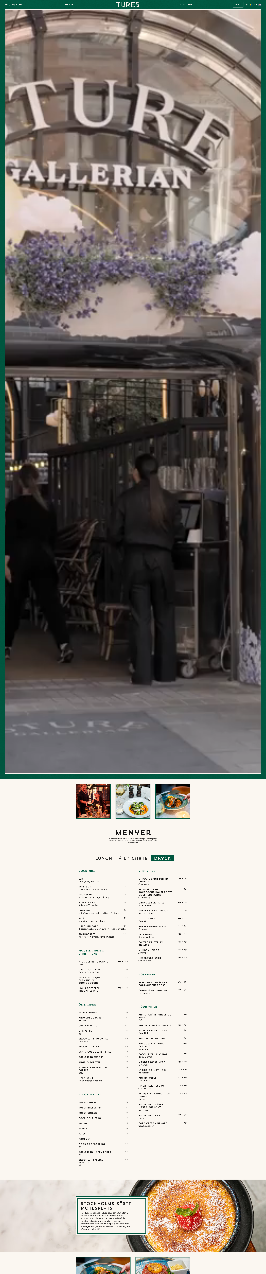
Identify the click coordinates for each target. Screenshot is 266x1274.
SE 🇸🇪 (249, 4)
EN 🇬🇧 (257, 4)
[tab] (103, 858)
